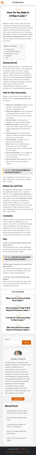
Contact (27, 452)
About (12, 452)
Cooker (18, 9)
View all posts (18, 399)
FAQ (6, 58)
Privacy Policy (20, 452)
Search (7, 339)
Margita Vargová (15, 19)
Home (8, 452)
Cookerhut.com (23, 449)
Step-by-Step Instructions (12, 51)
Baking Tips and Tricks (12, 53)
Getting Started (9, 49)
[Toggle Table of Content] (20, 46)
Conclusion (8, 55)
